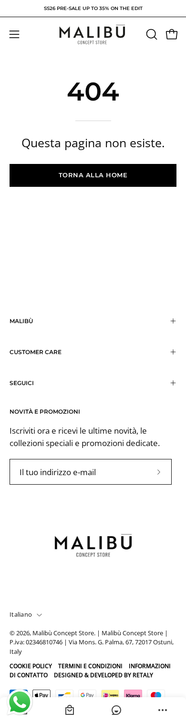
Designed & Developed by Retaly (103, 675)
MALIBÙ (21, 321)
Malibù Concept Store (63, 633)
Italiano (21, 614)
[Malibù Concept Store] (93, 34)
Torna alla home (93, 175)
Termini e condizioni (90, 666)
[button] (150, 34)
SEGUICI (22, 382)
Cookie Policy (31, 666)
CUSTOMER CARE (36, 352)
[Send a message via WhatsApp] (20, 702)
